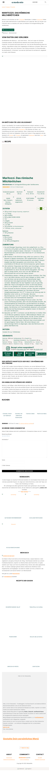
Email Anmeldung (24, 759)
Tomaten (18, 135)
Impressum (9, 757)
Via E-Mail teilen (31, 354)
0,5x (38, 208)
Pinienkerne (22, 129)
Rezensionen (16, 573)
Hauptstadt (40, 19)
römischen (21, 19)
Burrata (11, 135)
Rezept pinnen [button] (19, 354)
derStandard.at (39, 717)
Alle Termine (24, 491)
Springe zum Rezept (9, 29)
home (3, 7)
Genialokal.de (8, 576)
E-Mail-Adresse (6, 465)
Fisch (41, 135)
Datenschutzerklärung (9, 759)
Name (3, 460)
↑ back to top (24, 747)
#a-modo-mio (38, 349)
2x (43, 208)
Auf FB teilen (42, 354)
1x (41, 208)
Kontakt (40, 757)
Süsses (8, 7)
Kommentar (5, 439)
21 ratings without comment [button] (26, 423)
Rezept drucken (8, 354)
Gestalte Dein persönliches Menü (21, 738)
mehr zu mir (6, 727)
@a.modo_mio (21, 349)
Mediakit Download (40, 759)
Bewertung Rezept (7, 434)
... (45, 208)
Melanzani (31, 135)
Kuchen (13, 7)
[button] (3, 187)
